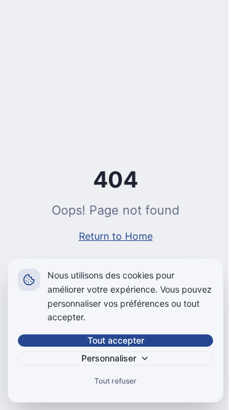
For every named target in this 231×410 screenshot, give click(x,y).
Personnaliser (108, 358)
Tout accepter (115, 340)
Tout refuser (115, 380)
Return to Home (116, 236)
